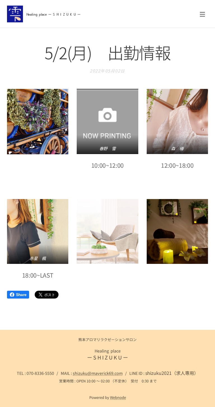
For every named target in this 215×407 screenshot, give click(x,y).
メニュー (202, 14)
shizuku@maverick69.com (98, 373)
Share (21, 294)
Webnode (118, 397)
